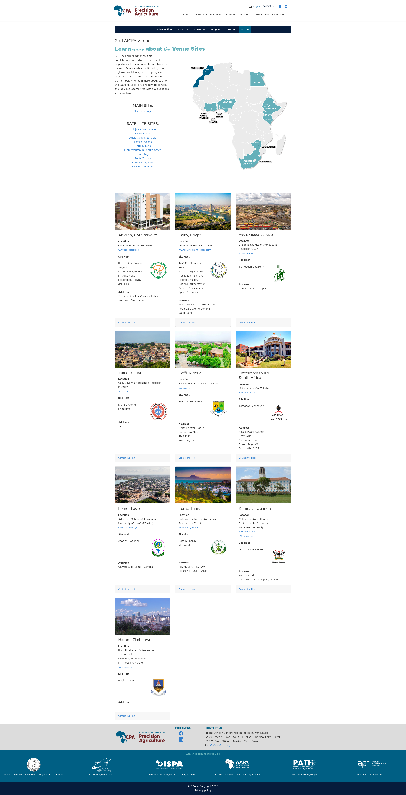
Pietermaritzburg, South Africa (142, 150)
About (187, 14)
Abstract (246, 14)
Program (216, 29)
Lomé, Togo (142, 154)
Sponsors (231, 14)
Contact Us (268, 6)
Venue (199, 14)
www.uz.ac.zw (125, 667)
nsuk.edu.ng (184, 388)
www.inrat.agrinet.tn (189, 528)
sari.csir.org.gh (125, 391)
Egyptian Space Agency (101, 774)
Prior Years (279, 14)
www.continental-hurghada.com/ (195, 250)
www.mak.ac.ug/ (247, 532)
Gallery (231, 29)
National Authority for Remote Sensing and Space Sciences (33, 774)
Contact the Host (126, 322)
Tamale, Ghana (143, 142)
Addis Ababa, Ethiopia (142, 137)
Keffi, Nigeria (143, 146)
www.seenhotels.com (128, 250)
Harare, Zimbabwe (143, 166)
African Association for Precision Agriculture (237, 774)
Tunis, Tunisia (143, 158)
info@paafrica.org (219, 745)
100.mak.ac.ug (246, 536)
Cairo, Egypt (142, 133)
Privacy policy (203, 790)
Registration (214, 14)
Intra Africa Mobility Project (304, 774)
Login (256, 6)
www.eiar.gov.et (246, 253)
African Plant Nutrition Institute (372, 774)
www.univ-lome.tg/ (127, 528)
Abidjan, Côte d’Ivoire (143, 129)
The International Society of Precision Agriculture (169, 774)
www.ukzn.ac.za (247, 393)
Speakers (200, 29)
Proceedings (263, 14)
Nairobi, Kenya (143, 111)
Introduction (164, 29)
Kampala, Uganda (142, 162)
